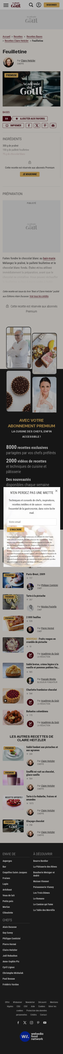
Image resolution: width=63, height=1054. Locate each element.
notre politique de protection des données (26, 548)
